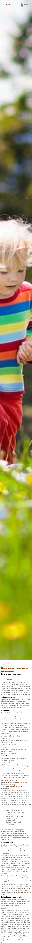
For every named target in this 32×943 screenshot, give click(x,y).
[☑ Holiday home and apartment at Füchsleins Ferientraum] (25, 4)
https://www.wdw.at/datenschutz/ (11, 786)
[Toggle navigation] (4, 4)
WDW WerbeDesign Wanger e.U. (17, 782)
